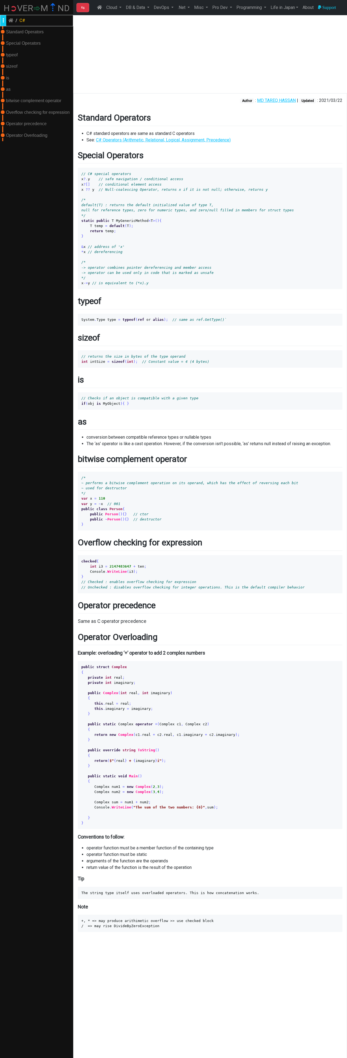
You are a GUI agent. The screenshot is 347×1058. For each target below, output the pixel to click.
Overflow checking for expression (38, 112)
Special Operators (23, 43)
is (7, 78)
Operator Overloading (26, 135)
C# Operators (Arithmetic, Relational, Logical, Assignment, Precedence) (163, 140)
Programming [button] (249, 7)
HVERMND (37, 8)
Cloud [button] (112, 7)
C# (22, 20)
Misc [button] (199, 7)
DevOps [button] (162, 7)
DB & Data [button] (136, 7)
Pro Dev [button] (220, 7)
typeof (12, 55)
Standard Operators (25, 32)
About (308, 7)
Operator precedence (26, 123)
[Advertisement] (210, 54)
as (8, 89)
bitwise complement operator (33, 100)
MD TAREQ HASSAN (276, 100)
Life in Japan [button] (283, 7)
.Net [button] (182, 7)
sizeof (11, 66)
